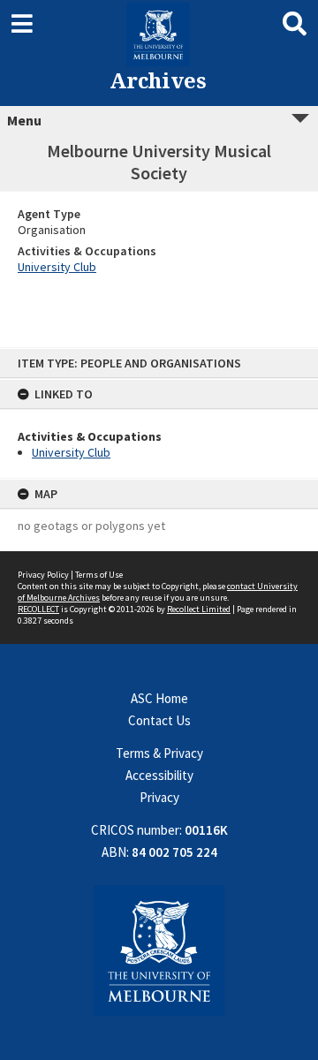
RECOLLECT (38, 609)
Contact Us (159, 720)
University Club (71, 452)
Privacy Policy (43, 574)
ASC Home (159, 698)
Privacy (159, 797)
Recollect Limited (199, 609)
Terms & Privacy (159, 753)
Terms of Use (99, 574)
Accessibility (159, 775)
